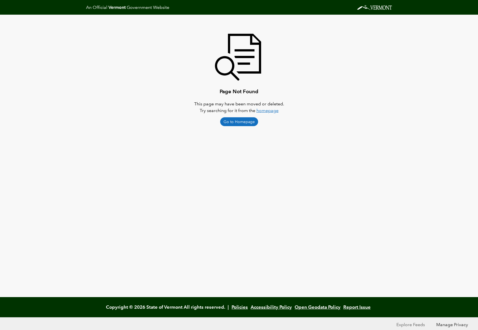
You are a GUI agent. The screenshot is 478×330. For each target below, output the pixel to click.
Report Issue (357, 307)
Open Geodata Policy (318, 307)
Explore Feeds (410, 324)
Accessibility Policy (271, 307)
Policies (240, 307)
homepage (267, 110)
